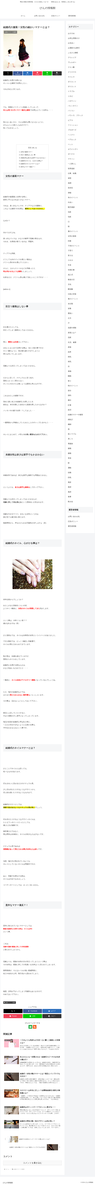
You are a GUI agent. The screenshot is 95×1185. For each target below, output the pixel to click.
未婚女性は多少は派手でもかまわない (33, 158)
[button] (57, 73)
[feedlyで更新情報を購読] (30, 1027)
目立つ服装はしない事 (28, 155)
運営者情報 (72, 526)
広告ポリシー (73, 521)
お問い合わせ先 (74, 516)
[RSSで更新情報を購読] (34, 1027)
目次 (30, 148)
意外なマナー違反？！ (28, 167)
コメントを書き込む (32, 1163)
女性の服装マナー (26, 152)
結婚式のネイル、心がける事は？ (32, 161)
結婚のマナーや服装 (10, 1002)
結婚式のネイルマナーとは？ (30, 164)
